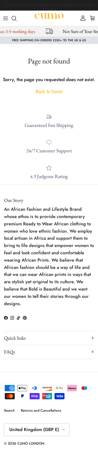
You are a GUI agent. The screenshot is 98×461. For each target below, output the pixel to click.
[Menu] (5, 18)
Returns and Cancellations (41, 410)
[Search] (16, 18)
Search (9, 410)
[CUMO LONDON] (49, 18)
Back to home (49, 91)
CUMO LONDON (30, 443)
